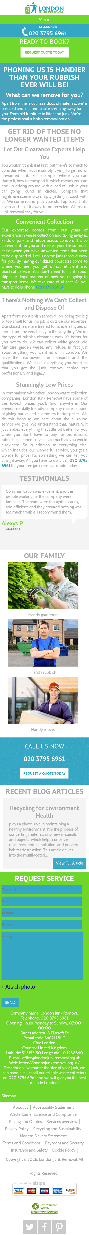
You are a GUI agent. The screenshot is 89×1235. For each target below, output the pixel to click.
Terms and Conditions (22, 1143)
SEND (10, 1002)
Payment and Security (64, 1143)
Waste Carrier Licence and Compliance (43, 1114)
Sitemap (9, 1095)
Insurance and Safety (29, 1150)
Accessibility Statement (53, 1107)
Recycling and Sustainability (57, 1128)
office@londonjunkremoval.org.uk (51, 1057)
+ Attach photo (18, 986)
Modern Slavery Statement (43, 1135)
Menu (44, 19)
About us (20, 1107)
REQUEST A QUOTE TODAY (44, 773)
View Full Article (69, 863)
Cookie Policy (63, 1150)
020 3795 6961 (48, 33)
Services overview (61, 1121)
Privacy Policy (17, 1128)
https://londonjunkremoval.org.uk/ (49, 1062)
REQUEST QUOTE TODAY (44, 52)
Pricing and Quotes (25, 1121)
